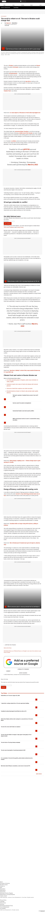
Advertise (2, 904)
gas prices (28, 81)
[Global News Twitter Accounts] (26, 853)
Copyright (2, 901)
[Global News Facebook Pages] (9, 853)
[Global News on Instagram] (26, 862)
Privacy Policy (20, 227)
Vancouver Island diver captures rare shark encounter (19, 388)
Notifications (3, 890)
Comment (8, 671)
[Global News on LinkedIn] (9, 871)
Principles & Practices (5, 883)
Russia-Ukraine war (5, 8)
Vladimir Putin (7, 90)
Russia (38, 65)
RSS (1, 887)
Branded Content (4, 884)
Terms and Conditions (9, 227)
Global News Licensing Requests (7, 894)
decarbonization (13, 73)
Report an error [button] (23, 672)
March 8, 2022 (33, 164)
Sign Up (3, 687)
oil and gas (15, 67)
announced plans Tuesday (21, 131)
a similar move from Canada (25, 133)
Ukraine (11, 65)
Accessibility (3, 908)
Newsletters (2, 888)
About (1, 881)
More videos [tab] (17, 378)
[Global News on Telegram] (9, 880)
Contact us (2, 886)
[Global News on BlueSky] (26, 880)
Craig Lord (8, 23)
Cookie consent (3, 895)
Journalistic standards (23, 669)
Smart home (2, 891)
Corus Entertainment (4, 907)
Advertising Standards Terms (6, 905)
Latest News (16, 7)
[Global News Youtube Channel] (9, 862)
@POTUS (26, 149)
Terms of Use (3, 902)
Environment (4, 16)
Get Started (8, 223)
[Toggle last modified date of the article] (17, 24)
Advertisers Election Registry (6, 893)
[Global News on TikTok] (26, 871)
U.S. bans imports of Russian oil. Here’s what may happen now (25, 112)
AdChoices (42, 911)
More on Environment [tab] (9, 378)
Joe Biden (13, 141)
